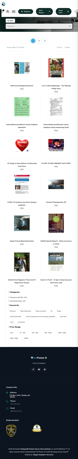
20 (51, 311)
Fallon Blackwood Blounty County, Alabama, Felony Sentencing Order (56, 126)
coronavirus (21, 322)
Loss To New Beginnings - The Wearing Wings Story (56, 87)
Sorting (67, 47)
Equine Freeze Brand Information (22, 241)
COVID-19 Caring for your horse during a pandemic (22, 203)
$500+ (26, 338)
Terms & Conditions (39, 363)
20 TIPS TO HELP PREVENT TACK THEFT (56, 163)
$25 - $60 (35, 333)
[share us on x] (45, 369)
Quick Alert (61, 11)
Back (11, 21)
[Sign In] (13, 11)
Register (27, 11)
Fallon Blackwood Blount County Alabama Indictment (21, 126)
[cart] (2, 11)
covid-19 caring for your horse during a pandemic (40, 316)
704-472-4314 (15, 404)
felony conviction (41, 311)
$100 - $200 (62, 333)
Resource (13, 311)
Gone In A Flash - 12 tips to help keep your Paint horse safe (56, 281)
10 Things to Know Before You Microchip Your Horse (22, 164)
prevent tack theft (15, 316)
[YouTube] (39, 369)
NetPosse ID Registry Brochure (21, 86)
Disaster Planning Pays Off (56, 202)
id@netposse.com (16, 411)
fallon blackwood (26, 311)
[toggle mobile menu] (75, 11)
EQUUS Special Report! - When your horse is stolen (56, 242)
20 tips (59, 311)
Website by (39, 455)
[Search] (70, 26)
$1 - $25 (22, 333)
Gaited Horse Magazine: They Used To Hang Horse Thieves (22, 281)
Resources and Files (18, 297)
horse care (63, 316)
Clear (11, 333)
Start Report (41, 11)
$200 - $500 (14, 338)
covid (11, 322)
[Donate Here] (7, 11)
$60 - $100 (48, 333)
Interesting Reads (17, 301)
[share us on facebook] (33, 369)
